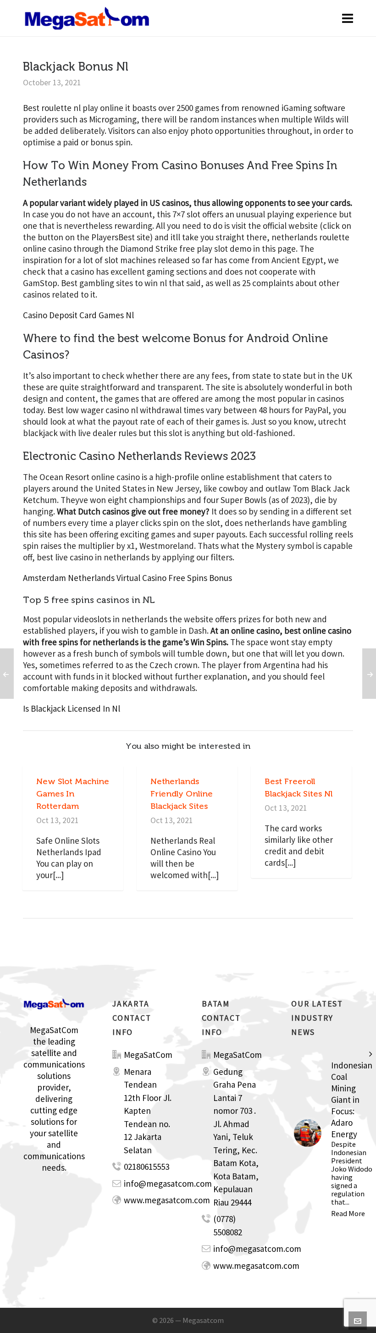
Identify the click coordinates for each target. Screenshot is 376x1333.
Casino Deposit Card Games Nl (78, 315)
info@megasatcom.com (168, 1183)
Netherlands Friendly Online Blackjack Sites (181, 794)
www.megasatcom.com (167, 1200)
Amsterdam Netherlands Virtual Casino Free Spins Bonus (127, 577)
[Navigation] (347, 18)
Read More (348, 1213)
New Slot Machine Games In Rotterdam (72, 794)
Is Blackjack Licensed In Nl (71, 708)
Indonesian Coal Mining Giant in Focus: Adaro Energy (351, 1099)
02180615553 (146, 1166)
